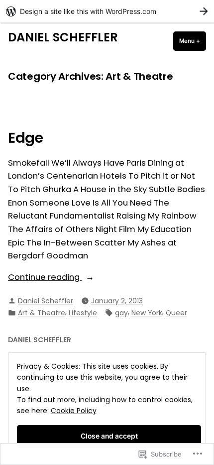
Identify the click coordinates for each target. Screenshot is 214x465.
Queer (176, 313)
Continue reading (45, 277)
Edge (25, 138)
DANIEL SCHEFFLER (63, 37)
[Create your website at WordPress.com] (107, 11)
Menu (192, 40)
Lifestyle (83, 313)
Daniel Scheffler (45, 301)
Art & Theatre (41, 313)
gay (121, 313)
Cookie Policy (74, 411)
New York (146, 313)
